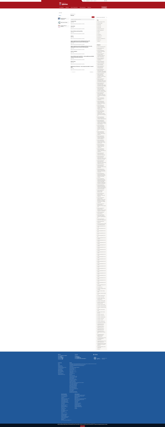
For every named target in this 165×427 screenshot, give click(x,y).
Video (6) (98, 31)
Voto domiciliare (71, 366)
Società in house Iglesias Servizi (65, 416)
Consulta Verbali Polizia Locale (73, 376)
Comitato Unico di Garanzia (63, 26)
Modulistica (70, 374)
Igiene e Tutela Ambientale (64, 406)
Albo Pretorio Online (64, 22)
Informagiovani (63, 411)
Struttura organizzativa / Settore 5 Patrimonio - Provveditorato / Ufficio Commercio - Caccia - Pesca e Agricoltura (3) (101, 75)
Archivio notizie (76, 401)
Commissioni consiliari (60, 368)
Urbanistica (62, 397)
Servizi (67, 7)
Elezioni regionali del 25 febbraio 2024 (79, 399)
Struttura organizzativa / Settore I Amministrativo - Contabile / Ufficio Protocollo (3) (101, 118)
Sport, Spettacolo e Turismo (64, 410)
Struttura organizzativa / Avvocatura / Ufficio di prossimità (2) (100, 59)
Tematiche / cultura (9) (100, 318)
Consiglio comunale (60, 366)
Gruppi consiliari (60, 369)
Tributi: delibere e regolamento (73, 384)
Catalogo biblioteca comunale (73, 377)
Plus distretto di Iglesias (72, 380)
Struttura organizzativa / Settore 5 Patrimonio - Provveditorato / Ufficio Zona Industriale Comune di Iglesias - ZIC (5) (101, 94)
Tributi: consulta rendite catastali (73, 383)
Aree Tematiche (74, 7)
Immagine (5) (99, 34)
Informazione (83, 7)
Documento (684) (99, 23)
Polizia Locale (63, 407)
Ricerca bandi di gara (72, 375)
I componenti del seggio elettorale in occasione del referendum (76, 365)
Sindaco (59, 364)
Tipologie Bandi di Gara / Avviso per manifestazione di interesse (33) (101, 338)
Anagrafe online (71, 372)
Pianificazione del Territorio (64, 399)
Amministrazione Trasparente (63, 19)
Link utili (76, 407)
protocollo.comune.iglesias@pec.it (81, 358)
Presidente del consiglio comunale (62, 367)
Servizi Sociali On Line (72, 373)
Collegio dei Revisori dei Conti (61, 374)
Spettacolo (62, 419)
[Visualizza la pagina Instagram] (95, 354)
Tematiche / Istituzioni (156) (101, 300)
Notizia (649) (99, 24)
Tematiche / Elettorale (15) (101, 295)
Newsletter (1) (99, 37)
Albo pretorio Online (71, 369)
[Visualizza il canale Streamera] (96, 354)
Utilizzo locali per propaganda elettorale (74, 367)
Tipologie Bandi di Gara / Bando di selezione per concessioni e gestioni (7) (101, 344)
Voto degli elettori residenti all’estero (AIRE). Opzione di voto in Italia (77, 364)
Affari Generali (63, 409)
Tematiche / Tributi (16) (100, 314)
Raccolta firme (76, 397)
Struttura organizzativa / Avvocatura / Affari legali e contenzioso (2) (101, 51)
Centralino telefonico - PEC (72, 368)
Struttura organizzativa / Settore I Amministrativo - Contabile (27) (100, 99)
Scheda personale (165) (100, 28)
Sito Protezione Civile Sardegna (73, 391)
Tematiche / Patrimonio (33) (101, 304)
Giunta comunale (60, 365)
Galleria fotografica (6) (100, 30)
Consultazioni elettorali (64, 414)
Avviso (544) (99, 27)
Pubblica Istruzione (63, 408)
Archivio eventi (76, 402)
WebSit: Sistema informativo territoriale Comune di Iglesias (76, 382)
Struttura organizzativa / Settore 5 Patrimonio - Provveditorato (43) (100, 67)
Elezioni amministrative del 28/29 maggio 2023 (80, 398)
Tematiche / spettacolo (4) (101, 321)
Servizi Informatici (63, 418)
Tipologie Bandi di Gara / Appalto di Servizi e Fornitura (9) (101, 332)
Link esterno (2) (99, 35)
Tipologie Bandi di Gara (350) (101, 322)
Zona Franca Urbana (63, 415)
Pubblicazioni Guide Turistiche (78, 406)
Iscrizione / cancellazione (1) (101, 38)
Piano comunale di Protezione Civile (73, 388)
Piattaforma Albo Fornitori (72, 381)
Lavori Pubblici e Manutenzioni (65, 402)
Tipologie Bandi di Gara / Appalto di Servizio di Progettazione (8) (100, 335)
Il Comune (61, 7)
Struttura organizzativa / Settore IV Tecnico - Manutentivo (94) (100, 191)
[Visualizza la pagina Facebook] (93, 354)
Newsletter (76, 408)
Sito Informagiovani (71, 389)
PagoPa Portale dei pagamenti (73, 385)
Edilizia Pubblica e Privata (64, 401)
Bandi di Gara (59, 372)
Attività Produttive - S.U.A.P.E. (64, 400)
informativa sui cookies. (104, 424)
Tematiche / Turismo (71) (100, 315)
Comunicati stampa (77, 400)
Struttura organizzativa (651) (101, 46)
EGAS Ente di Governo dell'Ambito (73, 392)
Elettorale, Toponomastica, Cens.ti (65, 398)
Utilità (60, 12)
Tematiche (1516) (99, 287)
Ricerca (89, 7)
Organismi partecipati (60, 373)
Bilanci (59, 363)
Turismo (104, 7)
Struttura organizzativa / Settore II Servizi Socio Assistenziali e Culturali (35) (101, 154)
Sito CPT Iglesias (71, 390)
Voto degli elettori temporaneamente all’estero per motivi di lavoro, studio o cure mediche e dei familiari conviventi (82, 363)
